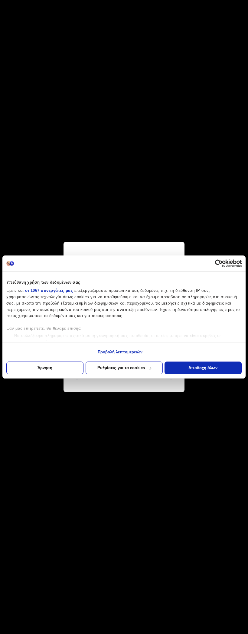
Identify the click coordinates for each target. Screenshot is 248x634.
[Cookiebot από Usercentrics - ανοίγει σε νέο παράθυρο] (215, 263)
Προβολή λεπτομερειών (120, 352)
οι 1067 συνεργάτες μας (49, 290)
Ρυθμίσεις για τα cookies (121, 367)
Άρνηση (45, 367)
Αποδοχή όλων (202, 367)
